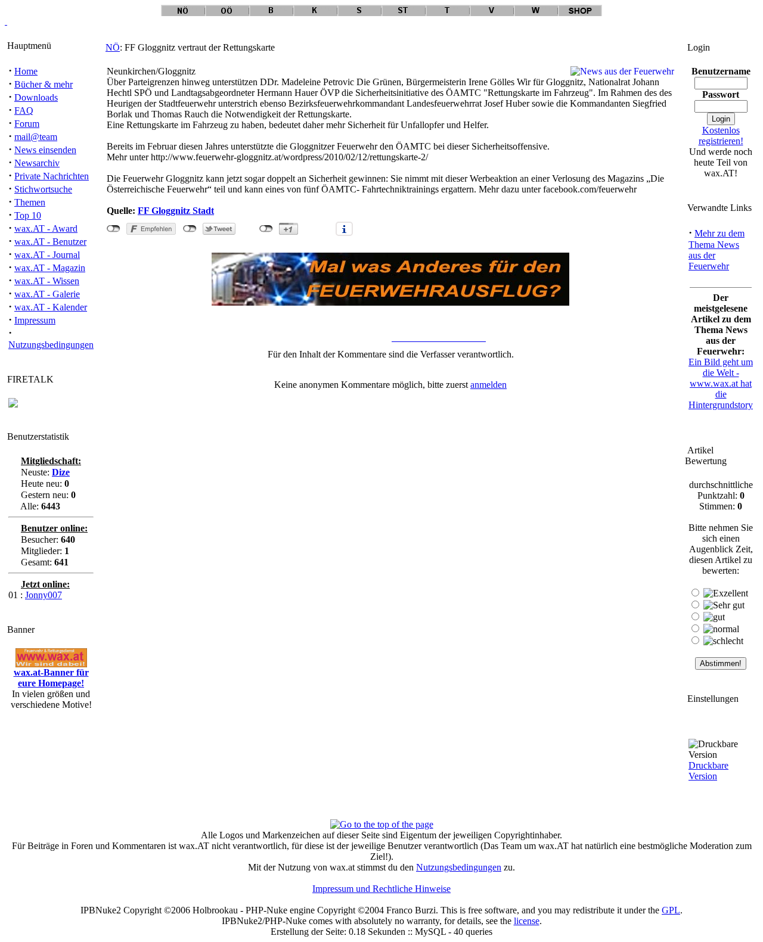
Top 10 (27, 215)
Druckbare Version (708, 770)
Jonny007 (43, 595)
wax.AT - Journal (47, 255)
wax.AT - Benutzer (50, 242)
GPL (671, 910)
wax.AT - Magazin (49, 268)
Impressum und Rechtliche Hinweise (381, 889)
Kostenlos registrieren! (721, 135)
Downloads (36, 97)
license (526, 921)
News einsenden (45, 150)
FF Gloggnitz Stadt (176, 211)
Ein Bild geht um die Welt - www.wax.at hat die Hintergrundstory (720, 383)
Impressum (34, 320)
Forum (26, 124)
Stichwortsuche (43, 189)
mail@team (35, 137)
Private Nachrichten (51, 176)
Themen (29, 202)
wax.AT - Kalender (50, 307)
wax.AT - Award (45, 228)
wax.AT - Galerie (47, 294)
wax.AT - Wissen (46, 281)
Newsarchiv (37, 163)
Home (26, 71)
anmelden (488, 385)
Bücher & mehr (43, 84)
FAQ (23, 110)
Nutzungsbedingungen (51, 345)
